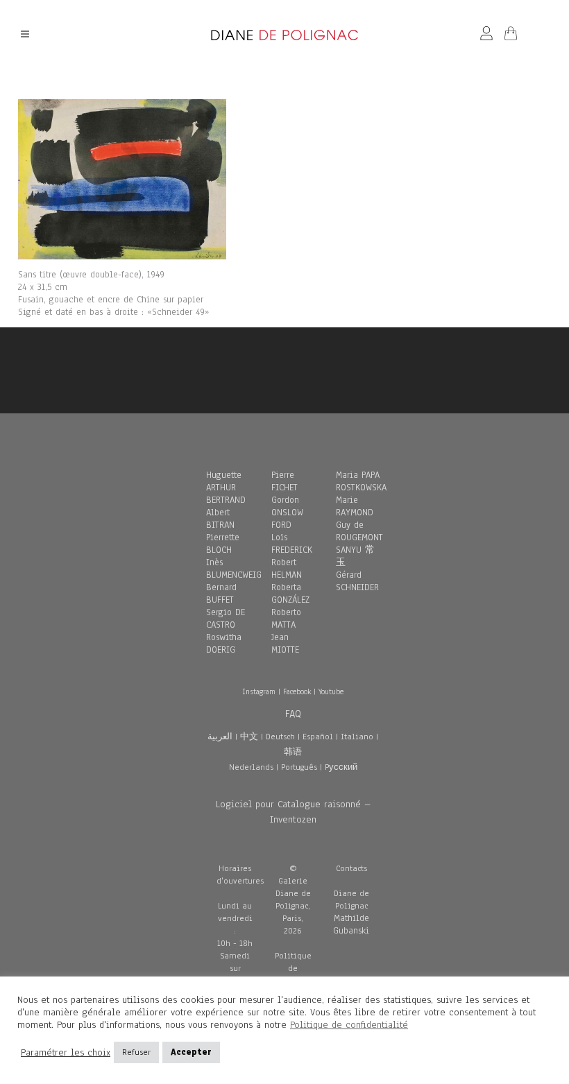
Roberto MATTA (286, 618)
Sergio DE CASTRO (225, 618)
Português (299, 767)
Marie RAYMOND (354, 506)
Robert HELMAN (286, 568)
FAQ (293, 714)
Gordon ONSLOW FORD (287, 512)
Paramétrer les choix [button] (65, 1053)
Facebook (297, 691)
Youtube (331, 691)
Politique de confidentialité (349, 1024)
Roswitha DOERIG (223, 643)
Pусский (341, 767)
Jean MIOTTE (285, 643)
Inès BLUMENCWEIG (234, 568)
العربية (219, 736)
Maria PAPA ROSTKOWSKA (361, 481)
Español (318, 736)
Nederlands (251, 767)
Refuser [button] (136, 1052)
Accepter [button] (191, 1052)
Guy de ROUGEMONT (359, 531)
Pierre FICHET (284, 481)
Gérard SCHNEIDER (357, 581)
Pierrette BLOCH (222, 543)
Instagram (258, 691)
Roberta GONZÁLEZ (290, 593)
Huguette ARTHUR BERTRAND (226, 487)
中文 (249, 736)
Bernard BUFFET (221, 593)
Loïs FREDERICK (291, 543)
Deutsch (280, 736)
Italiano (357, 736)
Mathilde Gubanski (351, 924)
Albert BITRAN (220, 518)
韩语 (293, 751)
